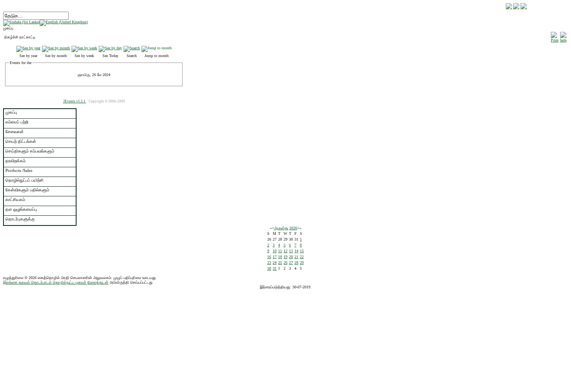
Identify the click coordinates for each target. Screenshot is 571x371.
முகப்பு (11, 112)
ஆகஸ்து (281, 228)
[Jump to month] (156, 48)
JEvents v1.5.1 (74, 101)
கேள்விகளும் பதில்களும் (27, 189)
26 (285, 262)
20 (291, 257)
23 (269, 262)
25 (280, 262)
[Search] (132, 48)
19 (285, 257)
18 (280, 257)
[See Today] (110, 48)
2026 (293, 228)
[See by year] (28, 48)
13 (291, 251)
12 (285, 251)
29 (302, 262)
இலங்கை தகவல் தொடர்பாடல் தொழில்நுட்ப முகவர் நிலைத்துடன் (55, 282)
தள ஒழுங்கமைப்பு (21, 209)
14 (296, 251)
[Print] (555, 36)
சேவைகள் (14, 131)
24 (275, 262)
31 (275, 268)
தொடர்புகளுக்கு (20, 219)
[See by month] (56, 48)
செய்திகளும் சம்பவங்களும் (29, 151)
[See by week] (84, 48)
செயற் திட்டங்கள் (20, 141)
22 (302, 257)
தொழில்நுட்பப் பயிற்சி (24, 180)
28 (296, 262)
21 (296, 257)
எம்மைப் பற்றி (16, 122)
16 (269, 257)
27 (291, 262)
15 (302, 251)
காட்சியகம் (15, 199)
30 (269, 268)
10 (275, 251)
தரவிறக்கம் (15, 160)
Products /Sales (18, 170)
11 (280, 251)
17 (275, 257)
